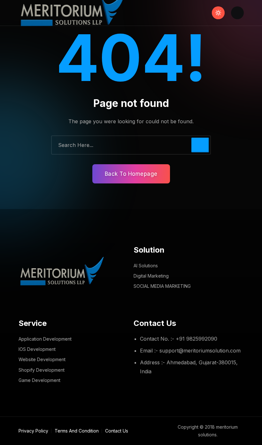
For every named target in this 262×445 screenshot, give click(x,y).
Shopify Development (42, 370)
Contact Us (116, 430)
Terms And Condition (77, 430)
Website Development (42, 359)
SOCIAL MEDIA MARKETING (162, 286)
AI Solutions (146, 265)
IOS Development (37, 349)
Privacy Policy (33, 430)
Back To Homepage (131, 174)
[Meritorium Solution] (75, 13)
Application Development (45, 339)
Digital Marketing (151, 276)
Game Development (39, 380)
